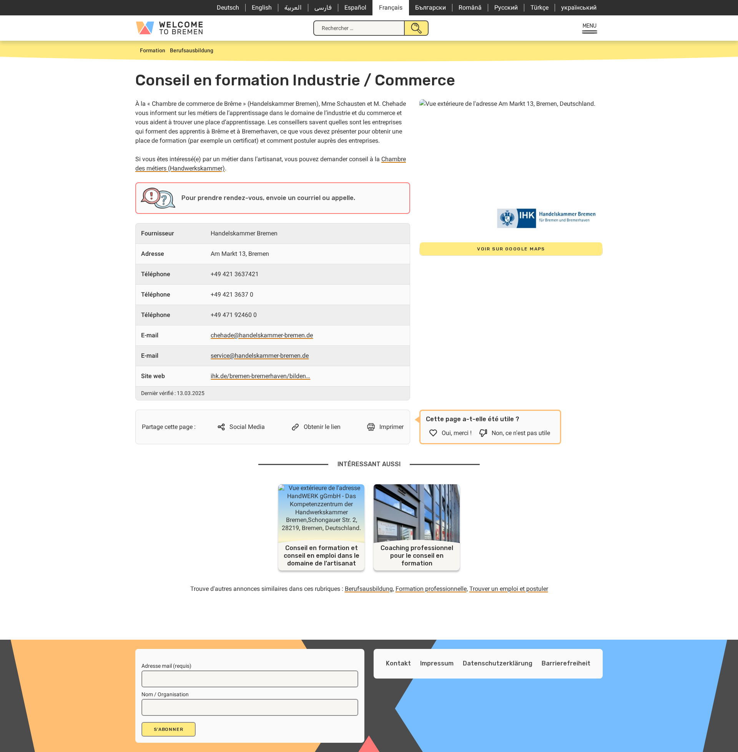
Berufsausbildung (369, 588)
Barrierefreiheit (566, 663)
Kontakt (398, 663)
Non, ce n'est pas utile (521, 433)
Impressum (437, 663)
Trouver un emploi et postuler (508, 588)
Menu (590, 26)
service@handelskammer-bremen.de (260, 355)
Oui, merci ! (457, 433)
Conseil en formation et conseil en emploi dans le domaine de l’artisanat (321, 555)
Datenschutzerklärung (497, 663)
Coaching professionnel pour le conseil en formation (417, 555)
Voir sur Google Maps (511, 249)
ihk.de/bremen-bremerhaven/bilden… (260, 376)
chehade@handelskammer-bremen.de (262, 335)
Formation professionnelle (431, 588)
